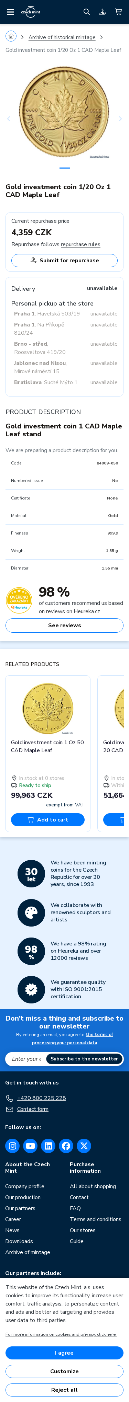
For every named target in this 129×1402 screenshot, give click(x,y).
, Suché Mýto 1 (46, 382)
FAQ (75, 1208)
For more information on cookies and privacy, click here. (61, 1334)
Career (13, 1219)
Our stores (83, 1230)
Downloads (19, 1241)
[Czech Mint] (30, 12)
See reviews (64, 625)
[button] (14, 118)
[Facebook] (66, 1146)
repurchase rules (80, 244)
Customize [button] (64, 1371)
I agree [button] (64, 1353)
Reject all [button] (64, 1390)
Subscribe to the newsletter (84, 1059)
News (12, 1230)
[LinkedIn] (48, 1146)
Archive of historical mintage (62, 37)
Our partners (20, 1208)
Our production (23, 1197)
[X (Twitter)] (84, 1146)
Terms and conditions (95, 1219)
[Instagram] (12, 1146)
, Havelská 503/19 (47, 314)
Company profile (24, 1186)
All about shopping (93, 1186)
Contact (79, 1197)
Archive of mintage (27, 1252)
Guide (77, 1241)
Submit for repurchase (69, 260)
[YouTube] (30, 1146)
